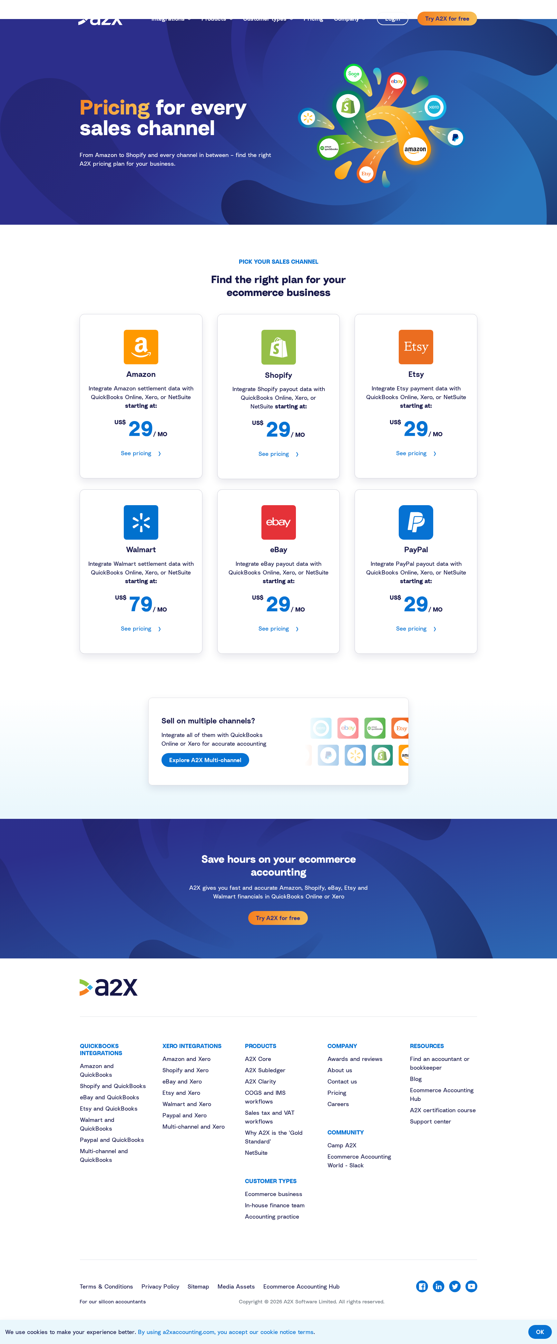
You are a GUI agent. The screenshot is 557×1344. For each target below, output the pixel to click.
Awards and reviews (355, 1058)
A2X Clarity (260, 1081)
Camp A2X (342, 1145)
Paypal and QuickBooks (112, 1139)
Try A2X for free (278, 917)
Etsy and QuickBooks (109, 1108)
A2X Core (258, 1058)
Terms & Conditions (106, 1286)
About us (339, 1070)
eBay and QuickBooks (109, 1097)
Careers (338, 1103)
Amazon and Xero (186, 1058)
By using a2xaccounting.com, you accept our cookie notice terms (226, 1331)
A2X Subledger (265, 1070)
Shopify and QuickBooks (113, 1085)
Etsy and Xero (181, 1092)
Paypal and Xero (184, 1115)
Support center (430, 1121)
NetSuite (256, 1152)
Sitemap (198, 1286)
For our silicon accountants (113, 1301)
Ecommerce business (273, 1193)
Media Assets (236, 1286)
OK (540, 1331)
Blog (416, 1078)
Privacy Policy (160, 1286)
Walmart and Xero (186, 1103)
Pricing (336, 1092)
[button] (171, 18)
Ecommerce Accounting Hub (301, 1286)
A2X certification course (443, 1109)
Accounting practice (272, 1216)
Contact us (342, 1081)
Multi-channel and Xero (193, 1126)
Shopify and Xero (185, 1070)
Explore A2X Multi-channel (205, 759)
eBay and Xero (182, 1081)
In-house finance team (275, 1205)
